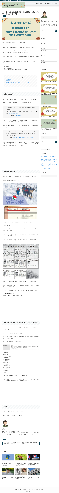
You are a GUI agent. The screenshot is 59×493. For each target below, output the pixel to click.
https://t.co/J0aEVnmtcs (13, 113)
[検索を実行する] (56, 31)
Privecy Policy (24, 489)
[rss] (55, 0)
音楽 (43, 65)
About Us (33, 489)
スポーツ (44, 50)
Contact (29, 489)
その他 (43, 38)
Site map (19, 489)
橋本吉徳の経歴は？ (10, 80)
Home (16, 489)
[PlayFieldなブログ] (13, 5)
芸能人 (43, 62)
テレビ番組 (44, 53)
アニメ (43, 41)
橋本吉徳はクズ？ (9, 79)
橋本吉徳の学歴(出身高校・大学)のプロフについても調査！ (18, 82)
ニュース (4, 439)
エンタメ (44, 43)
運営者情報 (38, 489)
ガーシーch (44, 45)
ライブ (43, 57)
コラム (43, 48)
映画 (43, 60)
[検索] (56, 0)
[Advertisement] (21, 156)
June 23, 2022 (18, 115)
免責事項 (42, 489)
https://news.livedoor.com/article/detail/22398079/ (23, 137)
